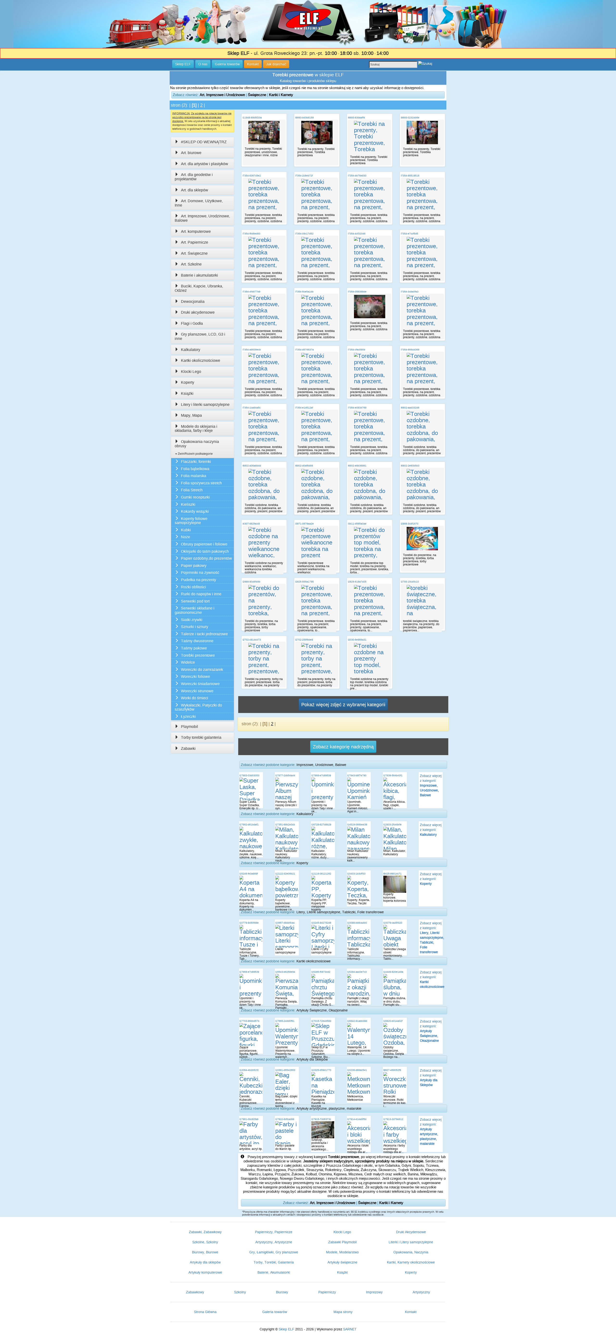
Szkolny (240, 1292)
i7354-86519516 (410, 175)
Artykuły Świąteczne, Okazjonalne (322, 1010)
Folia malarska (193, 476)
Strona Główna (205, 1312)
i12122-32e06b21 (285, 873)
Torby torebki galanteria (201, 737)
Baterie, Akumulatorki (273, 1272)
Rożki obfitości (193, 587)
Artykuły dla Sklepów (312, 1059)
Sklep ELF (286, 1329)
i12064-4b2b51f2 (249, 1070)
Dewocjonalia (193, 301)
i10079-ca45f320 (392, 922)
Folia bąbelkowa (195, 469)
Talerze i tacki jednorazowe (204, 634)
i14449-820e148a (393, 972)
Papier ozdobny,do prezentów (206, 558)
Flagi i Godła (192, 323)
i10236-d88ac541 (357, 1070)
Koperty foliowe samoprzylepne (191, 521)
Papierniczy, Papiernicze (273, 1232)
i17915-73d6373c (321, 1119)
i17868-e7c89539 (321, 775)
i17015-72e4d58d (321, 1021)
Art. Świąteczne (194, 253)
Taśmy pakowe (194, 648)
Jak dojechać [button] (276, 64)
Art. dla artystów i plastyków (204, 164)
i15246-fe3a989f (248, 873)
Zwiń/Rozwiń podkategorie (195, 453)
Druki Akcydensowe (411, 1232)
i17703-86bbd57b (249, 1021)
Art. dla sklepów (194, 190)
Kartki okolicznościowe (200, 360)
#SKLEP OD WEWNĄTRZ (204, 142)
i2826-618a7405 (357, 581)
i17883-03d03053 (249, 775)
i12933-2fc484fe (392, 824)
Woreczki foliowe (195, 676)
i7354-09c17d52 (304, 233)
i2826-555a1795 (304, 581)
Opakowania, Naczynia (410, 1252)
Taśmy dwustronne (197, 641)
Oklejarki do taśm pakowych (205, 551)
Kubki (186, 530)
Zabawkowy (195, 1292)
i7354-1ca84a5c (252, 407)
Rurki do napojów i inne (201, 594)
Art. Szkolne (191, 264)
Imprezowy (374, 1292)
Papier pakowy (193, 565)
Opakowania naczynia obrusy (197, 444)
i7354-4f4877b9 (251, 291)
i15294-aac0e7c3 (357, 972)
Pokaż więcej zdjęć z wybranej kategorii (343, 704)
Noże (185, 537)
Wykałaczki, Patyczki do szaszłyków (198, 707)
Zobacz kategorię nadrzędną (343, 746)
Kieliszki (188, 504)
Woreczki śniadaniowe (200, 684)
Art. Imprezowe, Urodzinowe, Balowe (202, 218)
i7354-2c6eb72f (304, 175)
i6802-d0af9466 (304, 465)
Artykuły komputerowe (205, 1272)
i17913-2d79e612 (393, 1119)
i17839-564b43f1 (393, 775)
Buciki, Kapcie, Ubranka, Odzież (199, 288)
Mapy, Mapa (191, 415)
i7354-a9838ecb (252, 349)
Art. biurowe (191, 153)
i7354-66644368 (410, 349)
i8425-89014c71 (392, 873)
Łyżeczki (188, 716)
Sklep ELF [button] (183, 64)
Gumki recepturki (195, 497)
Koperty (187, 382)
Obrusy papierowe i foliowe (204, 544)
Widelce (188, 662)
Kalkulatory (190, 350)
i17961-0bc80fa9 (248, 1119)
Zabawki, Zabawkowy (205, 1232)
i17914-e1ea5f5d (356, 1119)
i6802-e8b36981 (357, 465)
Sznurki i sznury (194, 627)
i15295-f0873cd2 (320, 972)
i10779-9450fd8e (249, 922)
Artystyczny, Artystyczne (273, 1242)
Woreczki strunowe (197, 691)
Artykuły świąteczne (342, 1262)
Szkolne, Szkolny (205, 1242)
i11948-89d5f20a (252, 117)
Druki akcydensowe (198, 312)
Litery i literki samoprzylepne (205, 404)
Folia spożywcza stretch (201, 483)
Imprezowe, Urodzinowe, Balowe (321, 765)
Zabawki (188, 748)
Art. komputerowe (196, 231)
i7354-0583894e (357, 291)
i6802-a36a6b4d (252, 465)
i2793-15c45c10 (410, 581)
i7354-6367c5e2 (252, 175)
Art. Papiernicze (194, 242)
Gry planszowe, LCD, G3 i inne (200, 336)
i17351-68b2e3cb (285, 824)
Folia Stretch (192, 490)
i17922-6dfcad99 (284, 1119)
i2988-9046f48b (251, 581)
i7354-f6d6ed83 (251, 233)
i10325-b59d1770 (321, 1070)
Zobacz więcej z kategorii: (431, 785)
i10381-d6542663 (285, 1070)
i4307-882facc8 (251, 523)
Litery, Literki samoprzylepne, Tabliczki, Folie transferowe (340, 912)
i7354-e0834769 (357, 407)
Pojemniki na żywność (200, 572)
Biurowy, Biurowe (205, 1252)
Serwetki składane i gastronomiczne (194, 610)
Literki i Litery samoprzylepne (411, 1242)
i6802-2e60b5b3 (410, 465)
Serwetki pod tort (195, 601)
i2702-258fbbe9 (304, 639)
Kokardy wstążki (195, 511)
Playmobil (189, 727)
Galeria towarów (274, 1312)
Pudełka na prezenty (198, 580)
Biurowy (282, 1292)
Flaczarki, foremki (196, 462)
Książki (187, 393)
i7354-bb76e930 (357, 175)
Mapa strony (343, 1312)
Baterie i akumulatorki (199, 275)
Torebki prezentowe (198, 655)
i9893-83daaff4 (356, 117)
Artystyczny (421, 1292)
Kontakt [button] (253, 64)
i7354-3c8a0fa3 (409, 291)
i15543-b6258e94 (285, 972)
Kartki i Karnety (281, 95)
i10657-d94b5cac (285, 922)
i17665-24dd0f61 (285, 1021)
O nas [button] (202, 64)
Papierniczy (327, 1292)
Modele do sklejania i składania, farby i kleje (196, 428)
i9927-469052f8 (392, 1070)
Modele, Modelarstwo (342, 1252)
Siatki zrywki (191, 620)
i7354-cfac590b (356, 349)
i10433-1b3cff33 (356, 873)
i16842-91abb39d (357, 1021)
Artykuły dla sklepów (205, 1262)
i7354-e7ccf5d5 (409, 233)
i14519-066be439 (357, 824)
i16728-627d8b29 (321, 824)
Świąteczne (257, 95)
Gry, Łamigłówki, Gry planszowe (273, 1252)
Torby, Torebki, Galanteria (274, 1262)
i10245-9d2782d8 (321, 922)
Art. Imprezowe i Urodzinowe (222, 95)
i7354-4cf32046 (357, 233)
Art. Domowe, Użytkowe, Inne (199, 203)
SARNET (350, 1329)
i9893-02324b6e (410, 117)
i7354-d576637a (304, 349)
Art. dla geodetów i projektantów (194, 177)
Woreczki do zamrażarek (202, 669)
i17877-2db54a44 (285, 775)
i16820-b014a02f (393, 1021)
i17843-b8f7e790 (356, 775)
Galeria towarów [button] (227, 64)
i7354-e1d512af (304, 407)
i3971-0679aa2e (304, 523)
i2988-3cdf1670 (409, 523)
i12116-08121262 (321, 873)
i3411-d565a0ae (357, 523)
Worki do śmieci (194, 698)
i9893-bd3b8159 (304, 117)
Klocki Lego (191, 371)
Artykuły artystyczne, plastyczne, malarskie (328, 1108)
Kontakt (411, 1312)
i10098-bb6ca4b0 (357, 922)
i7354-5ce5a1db (304, 291)
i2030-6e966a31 (357, 639)
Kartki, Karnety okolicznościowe (411, 1262)
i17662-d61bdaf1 (249, 824)
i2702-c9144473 (252, 639)
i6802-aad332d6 (410, 407)
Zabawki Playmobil (342, 1242)
